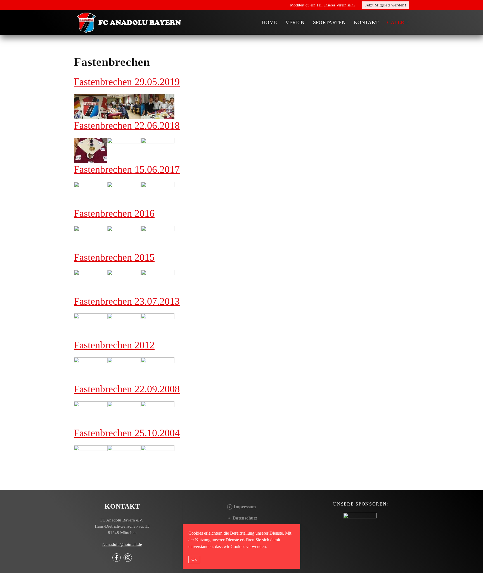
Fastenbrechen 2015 (114, 257)
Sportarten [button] (329, 22)
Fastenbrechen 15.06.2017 (127, 169)
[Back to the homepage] (130, 22)
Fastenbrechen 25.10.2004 (127, 433)
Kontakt (366, 22)
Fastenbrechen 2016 (114, 213)
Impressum (245, 506)
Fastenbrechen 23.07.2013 (127, 301)
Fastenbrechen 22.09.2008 (127, 389)
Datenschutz (245, 518)
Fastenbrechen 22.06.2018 (127, 125)
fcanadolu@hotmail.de (122, 544)
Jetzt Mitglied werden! (385, 5)
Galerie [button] (398, 22)
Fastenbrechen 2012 (114, 345)
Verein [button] (294, 22)
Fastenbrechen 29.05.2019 (127, 81)
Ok (194, 559)
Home (269, 22)
